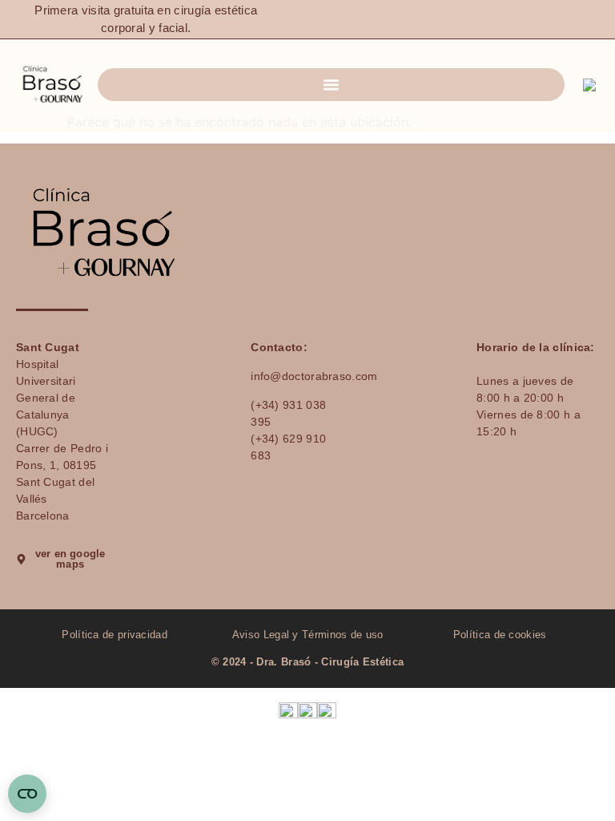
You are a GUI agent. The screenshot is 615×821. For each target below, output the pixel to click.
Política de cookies (500, 635)
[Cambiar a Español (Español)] (326, 710)
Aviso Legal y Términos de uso (308, 635)
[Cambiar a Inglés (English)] (288, 710)
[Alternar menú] (331, 84)
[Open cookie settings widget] (27, 793)
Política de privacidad (115, 635)
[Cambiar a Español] (592, 85)
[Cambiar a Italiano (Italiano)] (307, 710)
